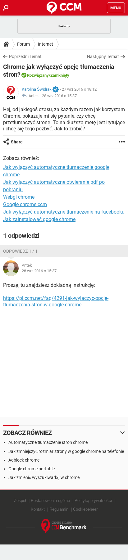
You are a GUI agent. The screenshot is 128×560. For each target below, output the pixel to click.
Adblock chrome (23, 460)
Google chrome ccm (25, 204)
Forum (23, 44)
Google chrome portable (31, 468)
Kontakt (38, 509)
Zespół (20, 500)
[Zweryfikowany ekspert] (56, 89)
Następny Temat (103, 56)
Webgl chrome (18, 197)
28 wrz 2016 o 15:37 (59, 95)
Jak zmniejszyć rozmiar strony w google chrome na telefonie (66, 451)
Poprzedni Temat (25, 56)
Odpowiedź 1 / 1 (20, 251)
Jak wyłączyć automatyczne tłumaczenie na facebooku (64, 212)
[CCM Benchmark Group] (64, 526)
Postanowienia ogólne (50, 500)
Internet (45, 44)
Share (17, 141)
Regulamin (58, 509)
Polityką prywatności (93, 500)
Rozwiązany (38, 75)
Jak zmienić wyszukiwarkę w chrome (44, 477)
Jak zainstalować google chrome (39, 219)
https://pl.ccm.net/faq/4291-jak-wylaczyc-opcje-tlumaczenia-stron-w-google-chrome (55, 301)
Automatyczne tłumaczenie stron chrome (48, 442)
